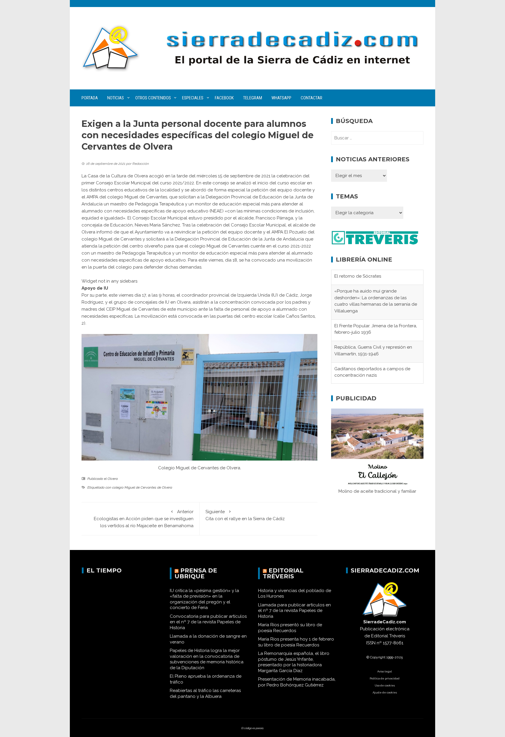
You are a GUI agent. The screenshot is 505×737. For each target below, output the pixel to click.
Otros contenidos (153, 98)
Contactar (311, 98)
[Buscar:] (377, 138)
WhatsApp (281, 98)
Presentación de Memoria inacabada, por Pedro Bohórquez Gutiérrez (296, 682)
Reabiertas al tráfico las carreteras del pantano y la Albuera (205, 693)
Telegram (252, 98)
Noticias (115, 98)
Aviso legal (384, 671)
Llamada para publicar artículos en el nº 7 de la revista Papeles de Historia (294, 610)
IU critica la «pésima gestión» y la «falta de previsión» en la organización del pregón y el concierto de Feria (204, 599)
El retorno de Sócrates (357, 276)
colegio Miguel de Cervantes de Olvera (142, 487)
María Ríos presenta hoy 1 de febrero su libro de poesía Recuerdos (296, 642)
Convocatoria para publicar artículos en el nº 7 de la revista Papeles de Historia (208, 622)
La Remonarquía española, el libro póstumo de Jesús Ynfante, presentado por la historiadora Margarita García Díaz (293, 662)
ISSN (371, 643)
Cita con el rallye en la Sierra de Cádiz (245, 515)
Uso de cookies (385, 685)
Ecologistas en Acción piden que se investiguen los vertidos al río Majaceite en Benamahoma (143, 518)
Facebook (224, 98)
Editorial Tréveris (283, 573)
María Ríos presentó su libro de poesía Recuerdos (290, 627)
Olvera (113, 479)
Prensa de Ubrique (195, 573)
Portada (90, 98)
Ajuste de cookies (385, 692)
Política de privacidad (384, 678)
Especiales (192, 98)
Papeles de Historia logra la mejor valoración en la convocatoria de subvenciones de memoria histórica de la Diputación (206, 659)
